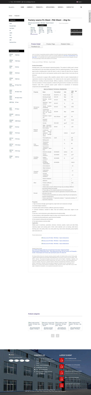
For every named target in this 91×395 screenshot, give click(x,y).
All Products (63, 391)
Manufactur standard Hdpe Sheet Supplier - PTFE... (48, 328)
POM (11, 23)
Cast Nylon (12, 28)
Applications (50, 7)
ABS (10, 39)
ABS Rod (17, 156)
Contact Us (70, 7)
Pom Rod (66, 55)
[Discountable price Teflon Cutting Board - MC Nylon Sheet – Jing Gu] (61, 324)
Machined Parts (13, 42)
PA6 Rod (17, 67)
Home (22, 7)
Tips (37, 389)
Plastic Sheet (51, 391)
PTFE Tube (17, 150)
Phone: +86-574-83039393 (42, 365)
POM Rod (17, 55)
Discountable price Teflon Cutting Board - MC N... (61, 328)
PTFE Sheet (17, 144)
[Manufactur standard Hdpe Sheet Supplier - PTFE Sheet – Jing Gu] (48, 324)
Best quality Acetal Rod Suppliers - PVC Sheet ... (75, 328)
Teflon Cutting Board (44, 391)
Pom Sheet (32, 391)
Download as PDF (77, 34)
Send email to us (77, 30)
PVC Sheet (17, 132)
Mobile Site (52, 389)
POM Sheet (17, 61)
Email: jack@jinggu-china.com (29, 1)
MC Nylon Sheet (18, 97)
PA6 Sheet (17, 73)
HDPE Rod (17, 114)
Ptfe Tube (27, 391)
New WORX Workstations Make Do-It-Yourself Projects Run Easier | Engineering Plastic (50, 249)
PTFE (11, 37)
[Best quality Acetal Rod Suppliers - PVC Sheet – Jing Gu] (75, 324)
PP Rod (16, 102)
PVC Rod (17, 126)
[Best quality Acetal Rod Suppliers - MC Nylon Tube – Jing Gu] (34, 324)
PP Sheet (17, 108)
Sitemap (48, 389)
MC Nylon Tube (18, 91)
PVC (10, 35)
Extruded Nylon (13, 25)
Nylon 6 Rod (57, 391)
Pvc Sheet (37, 391)
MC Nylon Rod (18, 85)
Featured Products (42, 389)
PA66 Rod (17, 79)
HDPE (11, 32)
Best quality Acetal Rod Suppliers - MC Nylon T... (35, 328)
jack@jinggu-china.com (41, 367)
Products (39, 7)
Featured (17, 15)
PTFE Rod (17, 138)
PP (10, 30)
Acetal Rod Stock (72, 55)
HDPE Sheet (17, 120)
